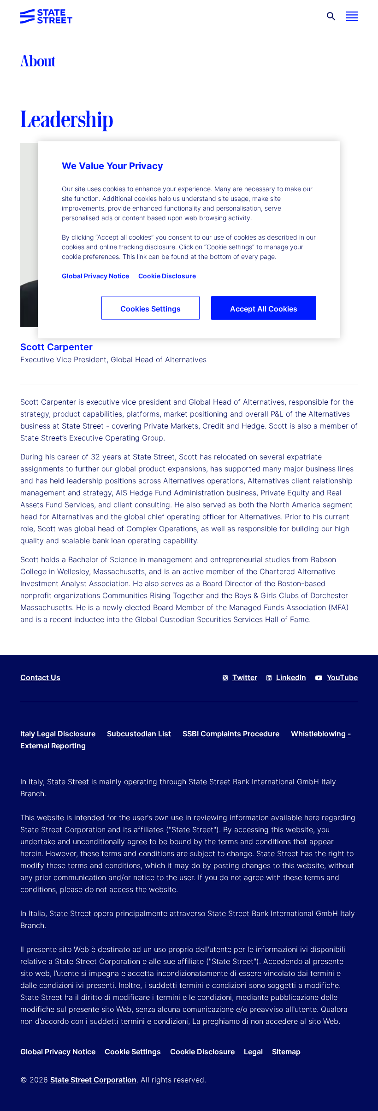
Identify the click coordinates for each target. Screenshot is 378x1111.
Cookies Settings (150, 308)
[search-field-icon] (331, 16)
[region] (189, 239)
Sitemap (286, 1051)
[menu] (352, 16)
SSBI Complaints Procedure (231, 733)
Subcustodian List (139, 733)
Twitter (244, 677)
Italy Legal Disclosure (57, 733)
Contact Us (40, 677)
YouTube (342, 677)
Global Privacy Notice (57, 1051)
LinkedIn (291, 677)
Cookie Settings (133, 1051)
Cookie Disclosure (202, 1051)
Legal (253, 1051)
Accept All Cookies (263, 308)
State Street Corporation (93, 1079)
